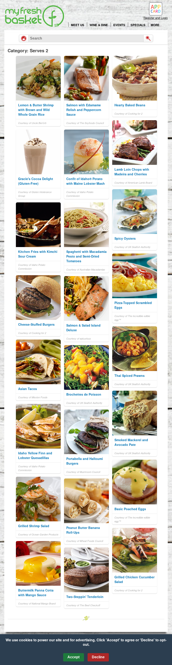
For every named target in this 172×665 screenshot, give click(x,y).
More (155, 25)
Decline (98, 657)
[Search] (148, 38)
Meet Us (77, 25)
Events (119, 25)
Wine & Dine (99, 25)
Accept (73, 657)
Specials (138, 25)
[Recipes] (24, 38)
